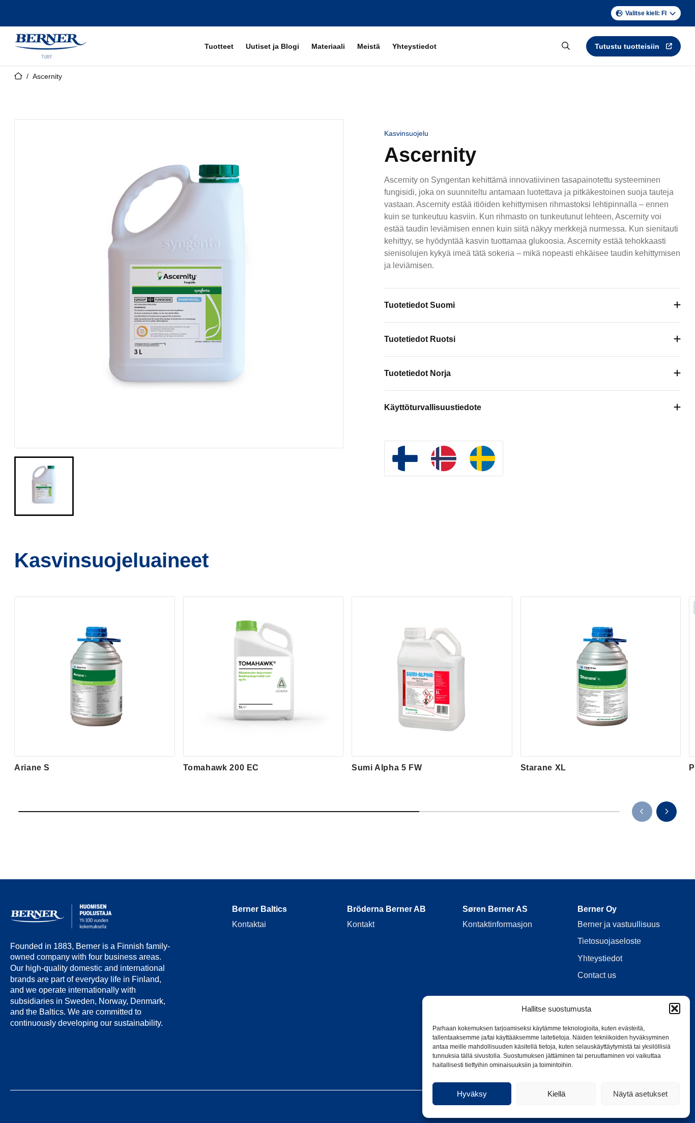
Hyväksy (472, 1093)
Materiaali (328, 46)
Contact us (596, 975)
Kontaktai (249, 924)
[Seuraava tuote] (666, 811)
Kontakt (360, 924)
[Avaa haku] (566, 46)
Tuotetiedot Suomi (419, 305)
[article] (94, 684)
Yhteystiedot (414, 46)
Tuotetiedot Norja (417, 373)
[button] (675, 1008)
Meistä (368, 46)
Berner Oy (597, 909)
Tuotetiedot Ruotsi (419, 339)
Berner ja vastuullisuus (618, 924)
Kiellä (556, 1093)
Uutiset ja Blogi (272, 46)
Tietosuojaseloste (609, 941)
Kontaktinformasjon (497, 924)
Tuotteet (219, 46)
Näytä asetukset (640, 1093)
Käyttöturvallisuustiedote (432, 407)
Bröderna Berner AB (386, 909)
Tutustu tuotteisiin (627, 46)
